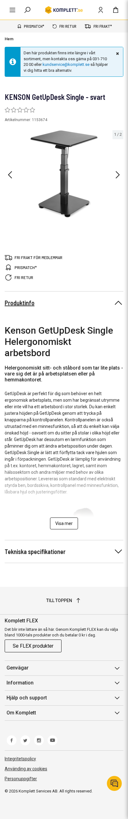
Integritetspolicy (20, 758)
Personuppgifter (21, 778)
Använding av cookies (26, 768)
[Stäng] (117, 53)
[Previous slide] (10, 174)
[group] (64, 174)
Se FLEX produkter (33, 646)
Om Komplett (21, 713)
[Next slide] (117, 174)
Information (20, 683)
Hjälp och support (27, 698)
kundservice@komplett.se (66, 64)
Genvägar (18, 668)
